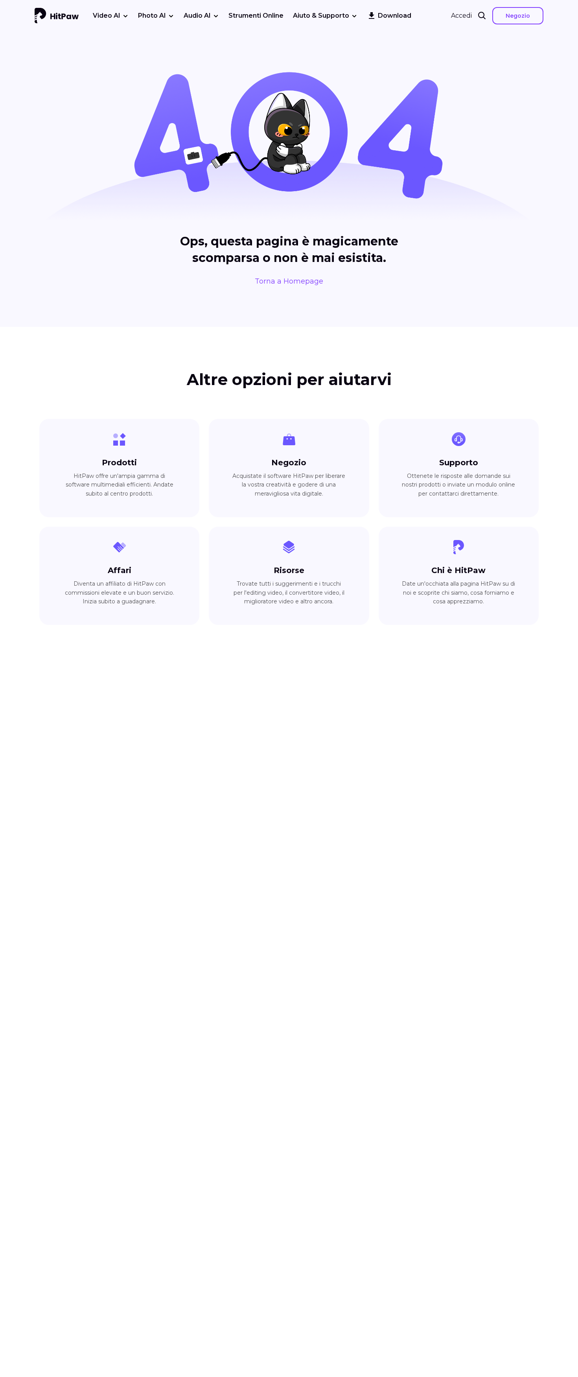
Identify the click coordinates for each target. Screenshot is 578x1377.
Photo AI (152, 15)
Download (394, 15)
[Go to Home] (57, 15)
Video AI (106, 15)
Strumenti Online (255, 15)
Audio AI (197, 15)
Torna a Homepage (289, 281)
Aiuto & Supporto (321, 15)
